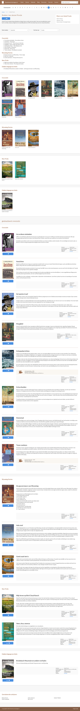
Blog (38, 2)
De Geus (71, 251)
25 (5, 18)
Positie (42, 30)
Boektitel (13, 30)
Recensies (43, 2)
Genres (27, 2)
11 (7, 370)
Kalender (33, 2)
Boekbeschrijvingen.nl (11, 2)
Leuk (7, 643)
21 (7, 406)
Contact (56, 2)
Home (22, 2)
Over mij (50, 2)
